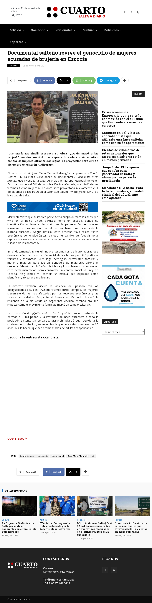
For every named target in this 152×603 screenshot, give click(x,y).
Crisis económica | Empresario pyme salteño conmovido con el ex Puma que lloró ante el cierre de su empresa (123, 118)
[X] (131, 12)
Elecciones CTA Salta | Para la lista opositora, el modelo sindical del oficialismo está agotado (123, 193)
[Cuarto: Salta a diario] (76, 12)
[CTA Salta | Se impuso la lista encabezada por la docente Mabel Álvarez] (57, 506)
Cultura (14, 65)
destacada (43, 456)
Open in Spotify (17, 438)
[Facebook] (124, 12)
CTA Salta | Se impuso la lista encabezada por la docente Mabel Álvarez (54, 526)
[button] (138, 12)
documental (58, 456)
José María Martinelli (77, 456)
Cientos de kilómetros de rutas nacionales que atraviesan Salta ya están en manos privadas (121, 155)
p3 (93, 456)
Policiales (81, 520)
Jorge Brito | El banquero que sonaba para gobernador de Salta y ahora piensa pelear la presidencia (120, 173)
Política (43, 520)
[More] (125, 80)
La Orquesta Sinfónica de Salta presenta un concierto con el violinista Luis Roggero (19, 527)
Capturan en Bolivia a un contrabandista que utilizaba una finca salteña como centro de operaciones (123, 138)
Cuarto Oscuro (27, 456)
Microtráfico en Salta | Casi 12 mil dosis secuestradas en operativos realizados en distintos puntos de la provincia (94, 528)
